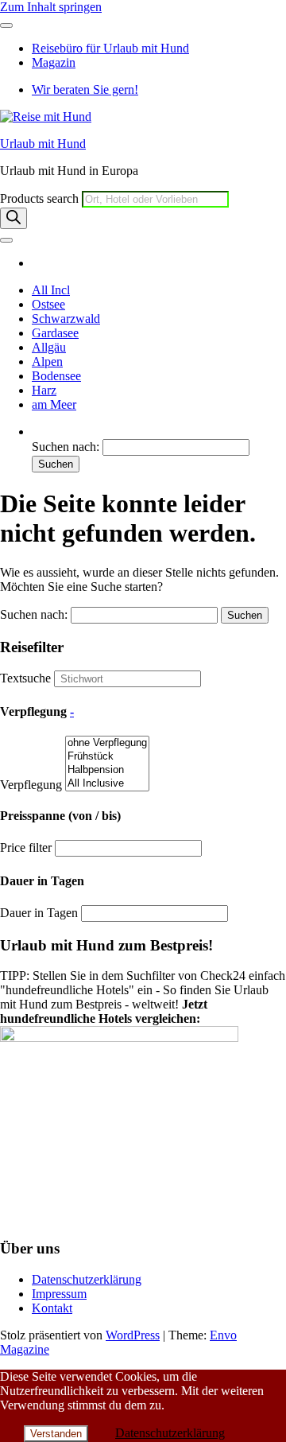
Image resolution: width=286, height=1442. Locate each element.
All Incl (51, 290)
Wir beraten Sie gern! (85, 89)
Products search (41, 198)
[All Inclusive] (107, 784)
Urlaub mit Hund (43, 143)
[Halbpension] (107, 770)
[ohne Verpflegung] (107, 743)
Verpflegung (31, 784)
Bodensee (56, 376)
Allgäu (49, 347)
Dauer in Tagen (39, 912)
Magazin (53, 62)
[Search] (13, 218)
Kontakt (52, 1308)
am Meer (54, 404)
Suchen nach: (65, 446)
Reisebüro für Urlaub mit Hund (110, 48)
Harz (44, 390)
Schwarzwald (66, 318)
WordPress (133, 1335)
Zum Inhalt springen (51, 7)
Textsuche (25, 678)
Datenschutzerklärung (86, 1279)
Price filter (26, 847)
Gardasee (55, 333)
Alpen (47, 361)
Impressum (59, 1293)
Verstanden (56, 1434)
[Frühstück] (107, 757)
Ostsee (48, 304)
